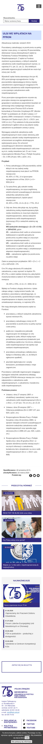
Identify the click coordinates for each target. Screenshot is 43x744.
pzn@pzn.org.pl (13, 712)
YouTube (31, 727)
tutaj (27, 737)
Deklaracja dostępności (10, 721)
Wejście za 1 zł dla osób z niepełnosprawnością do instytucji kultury (20, 566)
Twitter (31, 724)
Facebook (32, 720)
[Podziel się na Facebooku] (30, 475)
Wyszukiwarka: (9, 18)
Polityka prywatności (10, 727)
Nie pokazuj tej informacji (21, 741)
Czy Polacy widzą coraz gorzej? (14, 540)
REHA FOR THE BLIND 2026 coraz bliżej (17, 513)
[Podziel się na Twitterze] (34, 475)
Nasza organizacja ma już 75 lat (15, 605)
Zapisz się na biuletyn (22, 665)
